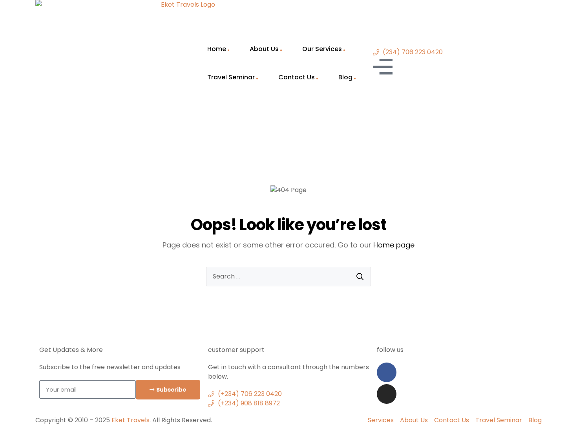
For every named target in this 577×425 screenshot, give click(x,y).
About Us (264, 48)
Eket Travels (130, 420)
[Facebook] (386, 372)
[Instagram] (386, 394)
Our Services (322, 48)
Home (216, 48)
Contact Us (296, 77)
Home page (393, 245)
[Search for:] (288, 276)
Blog (345, 77)
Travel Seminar (231, 77)
